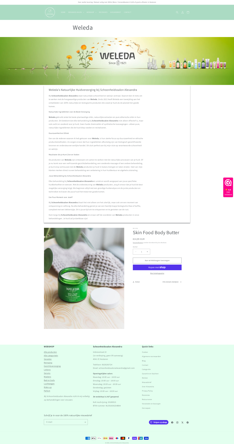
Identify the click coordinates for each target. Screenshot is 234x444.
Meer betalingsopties (157, 273)
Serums (47, 373)
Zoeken (145, 352)
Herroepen (146, 408)
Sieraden (48, 359)
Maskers (47, 376)
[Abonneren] (85, 422)
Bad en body (49, 380)
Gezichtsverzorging (52, 366)
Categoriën (146, 369)
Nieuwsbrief (146, 382)
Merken (145, 378)
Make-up (48, 387)
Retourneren (147, 399)
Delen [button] (137, 282)
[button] (76, 12)
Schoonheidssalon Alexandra (119, 443)
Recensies (146, 395)
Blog (144, 361)
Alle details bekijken (171, 282)
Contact (145, 365)
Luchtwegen (49, 384)
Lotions (47, 369)
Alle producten (50, 352)
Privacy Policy (147, 391)
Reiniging (48, 362)
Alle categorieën (51, 355)
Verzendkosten (138, 242)
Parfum (47, 390)
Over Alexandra (148, 386)
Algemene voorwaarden (151, 356)
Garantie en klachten (150, 374)
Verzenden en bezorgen (151, 404)
